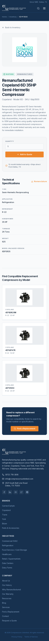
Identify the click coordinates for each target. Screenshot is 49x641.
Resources (6, 598)
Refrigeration (7, 545)
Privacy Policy (16, 637)
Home (4, 17)
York (4, 519)
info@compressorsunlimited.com (19, 479)
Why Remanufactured (11, 589)
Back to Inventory (12, 27)
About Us (6, 581)
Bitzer (4, 523)
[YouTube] (16, 492)
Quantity (9, 141)
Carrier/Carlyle (8, 506)
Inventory (13, 17)
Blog (4, 603)
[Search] (38, 8)
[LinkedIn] (10, 492)
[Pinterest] (27, 492)
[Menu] (44, 8)
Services (6, 607)
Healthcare (6, 554)
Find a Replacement (26, 428)
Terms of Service (31, 637)
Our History (7, 585)
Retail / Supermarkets (11, 559)
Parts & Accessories (10, 528)
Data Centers (7, 563)
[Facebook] (4, 492)
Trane (4, 515)
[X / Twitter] (21, 492)
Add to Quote (26, 154)
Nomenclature (40, 181)
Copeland (6, 510)
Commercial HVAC (10, 541)
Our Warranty (7, 594)
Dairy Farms (7, 568)
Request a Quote (9, 620)
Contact (5, 616)
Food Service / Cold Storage (14, 550)
